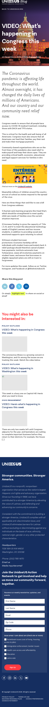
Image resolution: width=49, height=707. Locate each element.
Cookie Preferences (34, 699)
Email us (6, 562)
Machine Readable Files (12, 699)
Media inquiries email (12, 565)
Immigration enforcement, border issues (23, 646)
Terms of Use (23, 697)
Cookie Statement (10, 701)
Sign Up (13, 667)
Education (11, 654)
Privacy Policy (8, 697)
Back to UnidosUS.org (12, 9)
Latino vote (11, 658)
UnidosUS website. (25, 186)
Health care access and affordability (21, 650)
